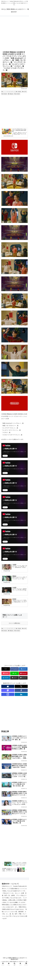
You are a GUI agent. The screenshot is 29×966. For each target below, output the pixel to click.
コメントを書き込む (14, 623)
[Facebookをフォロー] (21, 690)
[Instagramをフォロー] (7, 694)
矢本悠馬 (18, 94)
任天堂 (25, 91)
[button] (14, 678)
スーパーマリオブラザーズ (9, 91)
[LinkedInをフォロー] (21, 694)
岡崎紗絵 (11, 94)
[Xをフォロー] (21, 686)
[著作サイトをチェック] (7, 686)
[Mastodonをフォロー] (7, 690)
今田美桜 (19, 91)
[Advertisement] (14, 33)
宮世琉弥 (5, 94)
